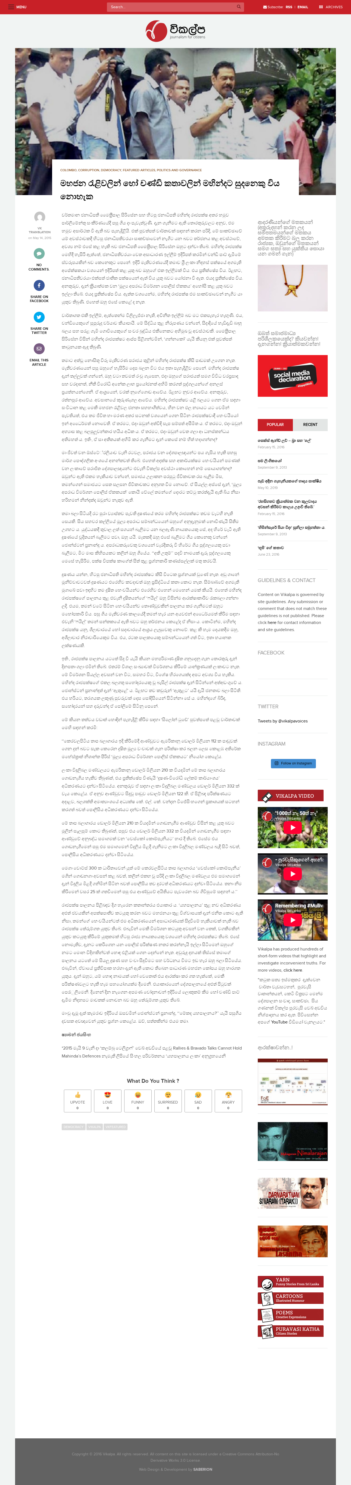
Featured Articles (139, 170)
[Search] (239, 7)
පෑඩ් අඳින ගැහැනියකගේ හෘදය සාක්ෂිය (289, 481)
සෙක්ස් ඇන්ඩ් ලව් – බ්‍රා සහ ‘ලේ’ (284, 440)
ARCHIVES (334, 7)
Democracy (111, 170)
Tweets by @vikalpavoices (283, 721)
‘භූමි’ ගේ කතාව (271, 547)
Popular (275, 425)
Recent (310, 425)
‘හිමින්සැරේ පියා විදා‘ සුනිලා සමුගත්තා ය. (291, 527)
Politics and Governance (179, 170)
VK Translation (40, 230)
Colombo (68, 170)
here (272, 622)
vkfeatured (116, 1127)
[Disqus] (156, 1208)
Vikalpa (94, 1127)
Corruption (88, 170)
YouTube (279, 1022)
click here (293, 970)
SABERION (202, 1469)
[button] (175, 121)
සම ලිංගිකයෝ (270, 461)
